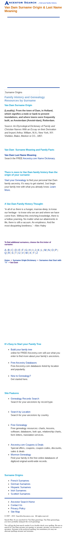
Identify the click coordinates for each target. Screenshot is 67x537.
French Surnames (20, 480)
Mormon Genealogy (21, 454)
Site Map (15, 511)
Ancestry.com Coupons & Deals (27, 444)
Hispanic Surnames (21, 487)
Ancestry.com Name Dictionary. (39, 158)
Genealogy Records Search (25, 398)
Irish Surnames (18, 490)
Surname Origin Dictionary (24, 260)
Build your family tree (21, 349)
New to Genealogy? (21, 376)
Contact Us (16, 505)
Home (7, 260)
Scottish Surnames (20, 493)
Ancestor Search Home (23, 501)
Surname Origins (13, 92)
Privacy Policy (18, 508)
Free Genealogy (19, 425)
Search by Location (20, 411)
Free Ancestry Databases (24, 362)
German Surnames (20, 484)
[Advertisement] (33, 52)
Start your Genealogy (15, 180)
